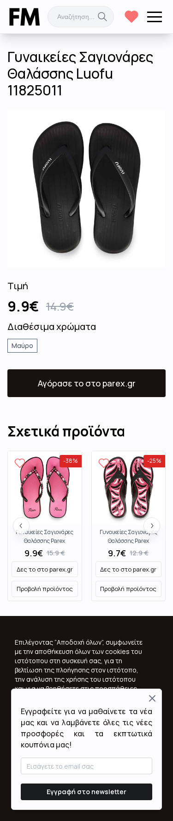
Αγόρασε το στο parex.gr (87, 383)
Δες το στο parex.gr (45, 569)
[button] (154, 17)
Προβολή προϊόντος (45, 589)
